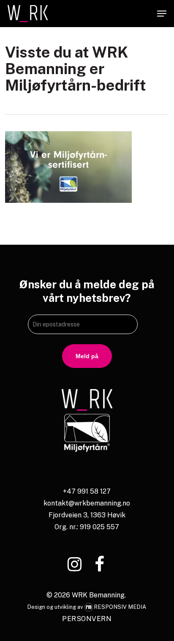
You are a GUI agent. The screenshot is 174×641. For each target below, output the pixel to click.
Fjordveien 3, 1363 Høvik (87, 515)
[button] (161, 13)
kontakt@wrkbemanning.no (87, 503)
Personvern (86, 619)
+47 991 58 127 (87, 491)
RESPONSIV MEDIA (120, 607)
